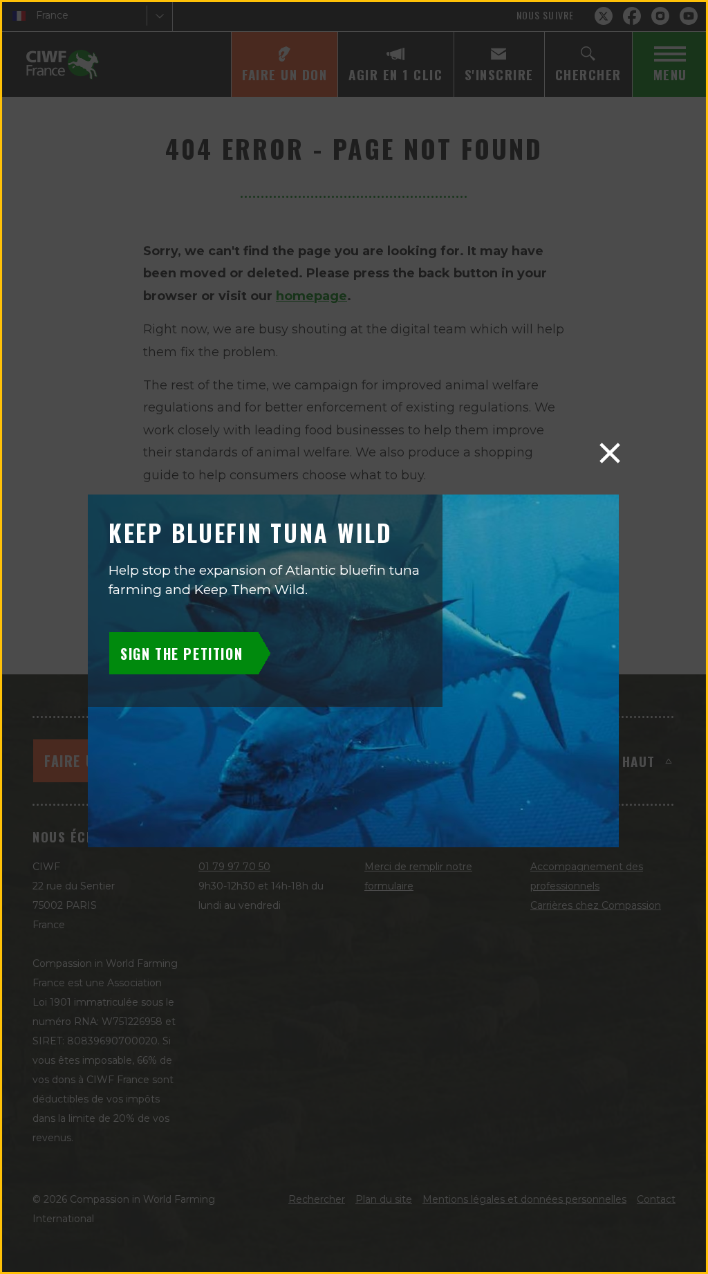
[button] (610, 453)
